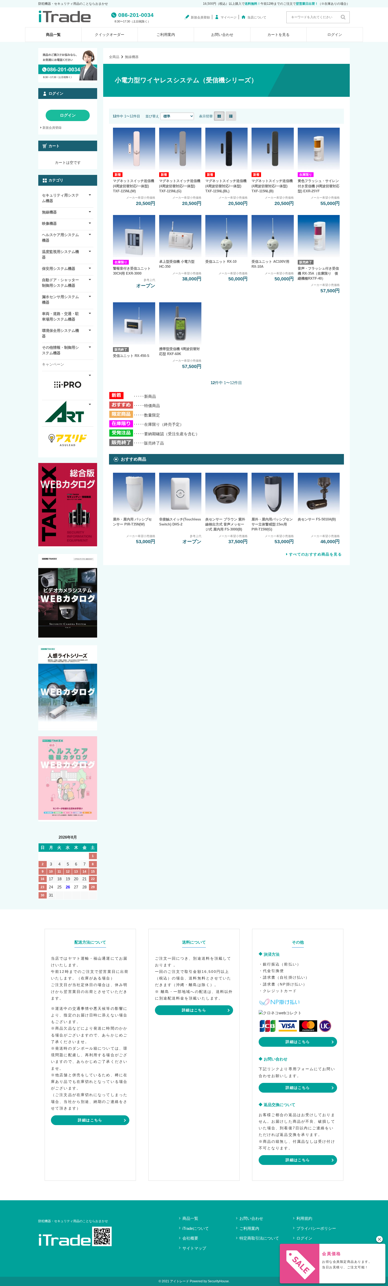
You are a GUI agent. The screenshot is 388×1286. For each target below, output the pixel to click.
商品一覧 (53, 34)
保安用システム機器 (58, 268)
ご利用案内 (166, 34)
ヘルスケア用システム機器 (60, 237)
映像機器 (49, 223)
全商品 (114, 57)
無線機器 (132, 57)
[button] (379, 1239)
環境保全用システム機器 (60, 333)
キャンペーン (53, 364)
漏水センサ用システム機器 (60, 299)
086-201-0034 (136, 15)
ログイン (334, 34)
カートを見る (278, 34)
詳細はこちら (90, 1120)
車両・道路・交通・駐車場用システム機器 (60, 316)
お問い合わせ (222, 34)
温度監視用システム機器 (60, 254)
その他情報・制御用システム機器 (60, 350)
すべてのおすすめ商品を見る (315, 554)
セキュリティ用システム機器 (60, 198)
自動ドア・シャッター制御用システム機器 (60, 283)
